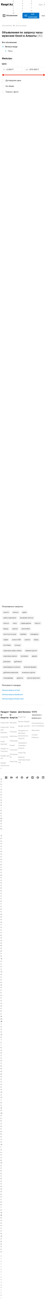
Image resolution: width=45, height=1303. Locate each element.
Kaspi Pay (22, 717)
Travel (12, 727)
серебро (23, 634)
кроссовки (25, 629)
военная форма (30, 667)
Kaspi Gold (5, 723)
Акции (12, 745)
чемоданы (34, 634)
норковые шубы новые (12, 651)
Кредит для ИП (24, 726)
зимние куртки (31, 651)
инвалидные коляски (11, 667)
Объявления (11, 15)
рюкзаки (6, 662)
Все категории (32, 15)
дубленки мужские (10, 672)
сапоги (27, 640)
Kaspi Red (4, 737)
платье (6, 623)
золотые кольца (9, 634)
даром (34, 656)
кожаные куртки (28, 672)
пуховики (24, 656)
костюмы (7, 645)
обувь (36, 640)
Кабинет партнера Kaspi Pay (24, 759)
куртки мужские (33, 678)
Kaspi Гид (13, 761)
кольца (17, 645)
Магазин (13, 723)
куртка (15, 629)
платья (15, 612)
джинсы (20, 678)
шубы (24, 612)
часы (15, 623)
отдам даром (26, 623)
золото (6, 612)
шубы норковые (9, 618)
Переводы (14, 741)
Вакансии (35, 730)
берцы (5, 629)
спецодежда (8, 678)
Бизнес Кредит (24, 721)
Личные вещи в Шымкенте (12, 694)
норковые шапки (10, 656)
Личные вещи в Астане (11, 690)
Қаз (41, 4)
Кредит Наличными (5, 765)
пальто (37, 623)
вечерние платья (26, 618)
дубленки (18, 662)
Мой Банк (13, 736)
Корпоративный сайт (1, 1277)
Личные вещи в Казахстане (13, 699)
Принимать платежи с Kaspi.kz (22, 745)
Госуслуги (14, 750)
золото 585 (16, 640)
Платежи (13, 732)
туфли (5, 640)
